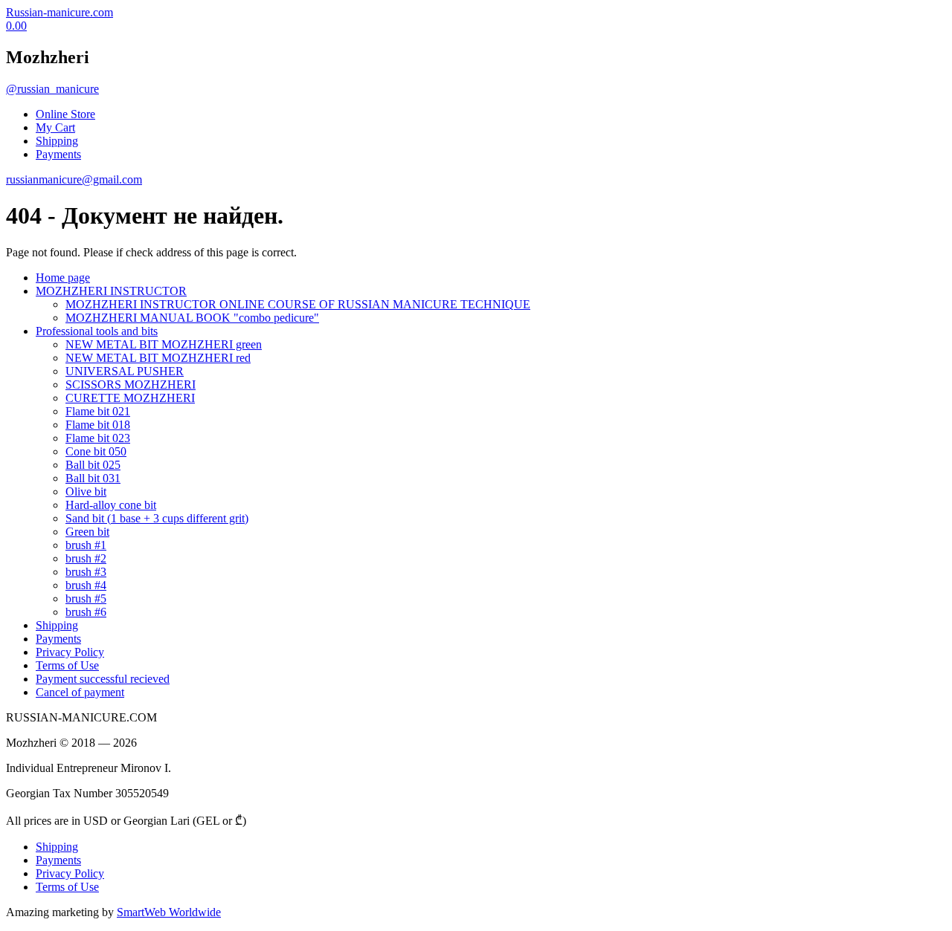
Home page (63, 277)
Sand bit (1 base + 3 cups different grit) (156, 518)
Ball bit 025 (92, 464)
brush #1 (85, 545)
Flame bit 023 (97, 438)
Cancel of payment (80, 692)
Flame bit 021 (97, 411)
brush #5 (85, 598)
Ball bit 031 (92, 478)
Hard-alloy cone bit (110, 505)
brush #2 (85, 558)
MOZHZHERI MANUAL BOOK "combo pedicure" (192, 317)
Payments (58, 154)
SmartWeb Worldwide (169, 912)
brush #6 (85, 612)
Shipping (57, 140)
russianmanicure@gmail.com (74, 179)
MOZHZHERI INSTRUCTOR (111, 291)
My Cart (55, 127)
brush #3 (85, 571)
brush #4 (85, 585)
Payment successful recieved (103, 678)
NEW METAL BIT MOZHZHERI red (158, 357)
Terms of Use (67, 665)
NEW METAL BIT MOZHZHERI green (163, 344)
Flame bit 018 (97, 424)
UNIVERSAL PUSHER (124, 371)
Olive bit (85, 491)
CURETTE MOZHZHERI (130, 398)
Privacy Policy (70, 652)
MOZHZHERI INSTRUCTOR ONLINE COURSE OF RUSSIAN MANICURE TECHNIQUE (297, 304)
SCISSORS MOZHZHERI (130, 384)
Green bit (87, 531)
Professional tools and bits (97, 331)
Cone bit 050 (95, 451)
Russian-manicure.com (59, 12)
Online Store (65, 114)
